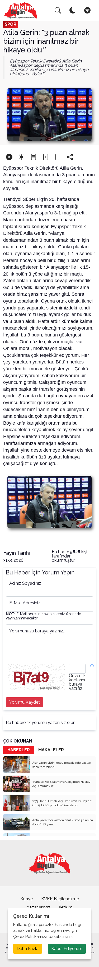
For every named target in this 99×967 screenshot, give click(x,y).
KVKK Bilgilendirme (60, 898)
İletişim (66, 907)
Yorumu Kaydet (24, 702)
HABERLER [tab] (18, 749)
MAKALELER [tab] (51, 749)
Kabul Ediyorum (66, 948)
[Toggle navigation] (87, 10)
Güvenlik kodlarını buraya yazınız (77, 682)
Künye (26, 898)
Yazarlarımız (38, 907)
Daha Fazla (28, 948)
